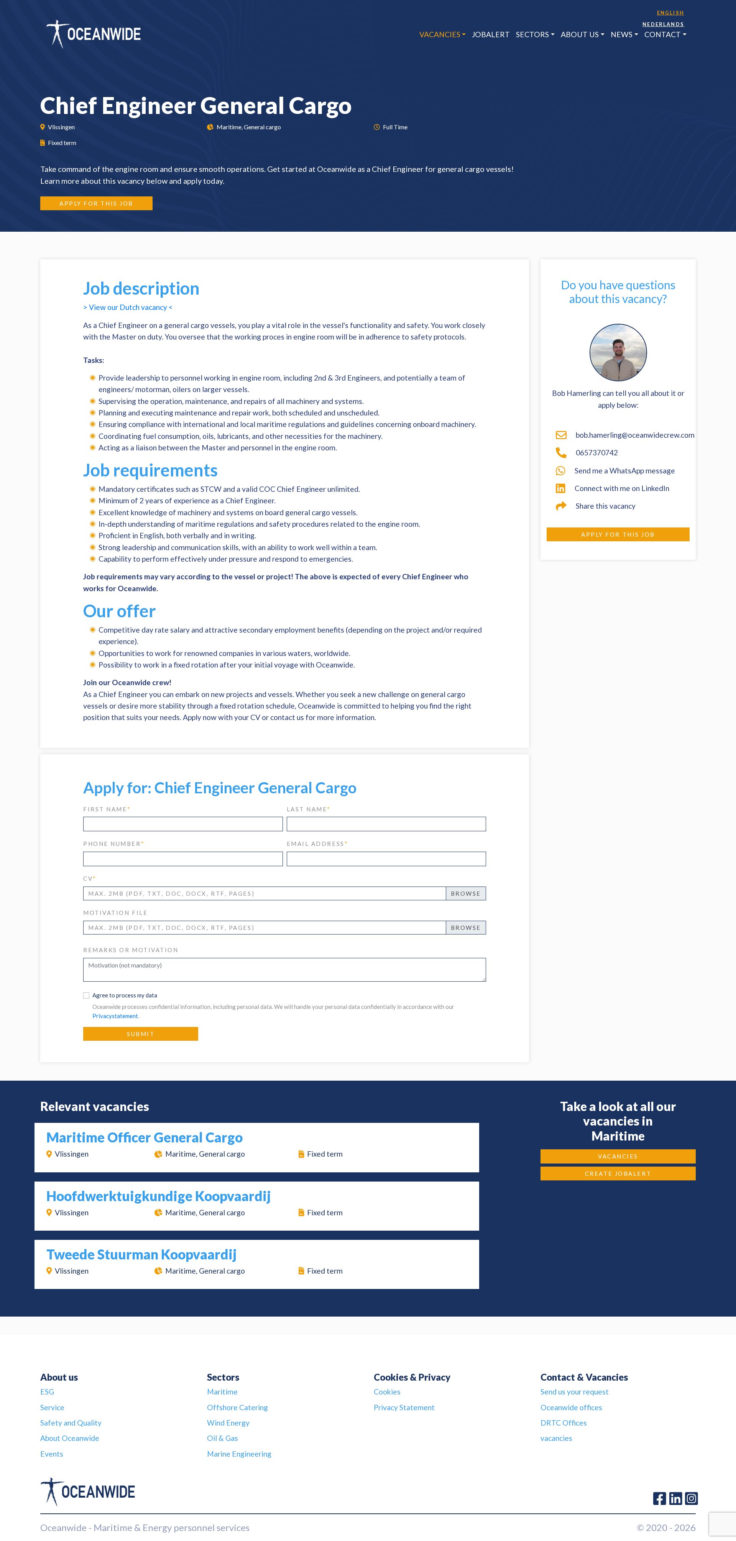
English (670, 13)
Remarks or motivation (131, 949)
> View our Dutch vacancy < (128, 307)
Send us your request (574, 1391)
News (621, 34)
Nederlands (663, 24)
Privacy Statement (404, 1407)
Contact (662, 34)
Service (52, 1407)
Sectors (532, 34)
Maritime (222, 1391)
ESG (47, 1391)
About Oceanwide (69, 1438)
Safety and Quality (71, 1422)
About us (580, 34)
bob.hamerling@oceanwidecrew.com (633, 434)
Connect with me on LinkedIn (622, 488)
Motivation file (115, 912)
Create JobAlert (618, 1173)
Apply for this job (96, 203)
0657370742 (597, 452)
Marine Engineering (239, 1453)
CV (90, 878)
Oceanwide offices (571, 1407)
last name (309, 809)
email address (317, 843)
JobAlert (491, 34)
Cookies (387, 1391)
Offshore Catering (237, 1407)
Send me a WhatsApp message (625, 470)
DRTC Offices (563, 1422)
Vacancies (439, 34)
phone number (114, 843)
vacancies (556, 1438)
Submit (140, 1033)
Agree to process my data (124, 995)
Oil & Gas (222, 1438)
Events (51, 1453)
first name (107, 809)
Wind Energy (228, 1422)
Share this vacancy (606, 505)
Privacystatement (115, 1015)
